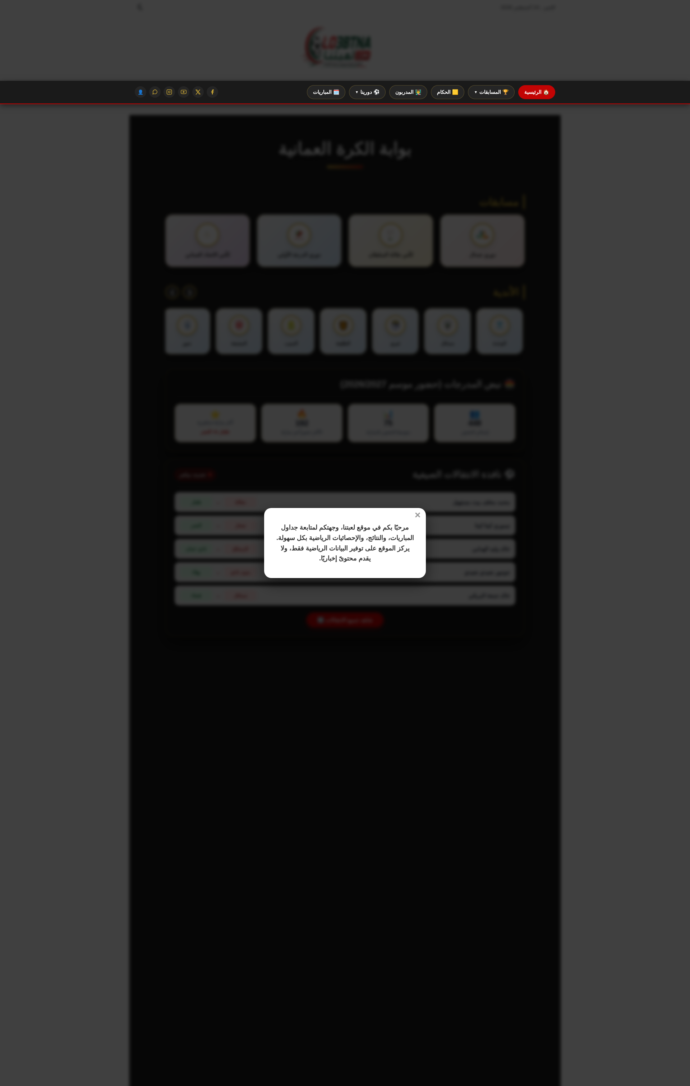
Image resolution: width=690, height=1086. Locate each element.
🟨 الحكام (447, 92)
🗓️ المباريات (326, 92)
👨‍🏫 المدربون (408, 92)
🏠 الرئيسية (536, 92)
